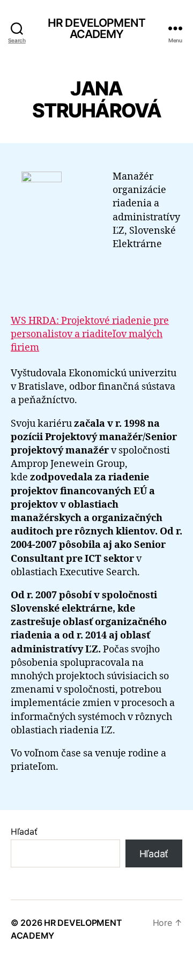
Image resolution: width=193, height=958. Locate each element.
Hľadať (24, 831)
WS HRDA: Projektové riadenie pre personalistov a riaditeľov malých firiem (90, 334)
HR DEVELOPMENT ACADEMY (96, 28)
